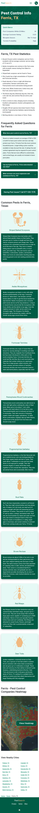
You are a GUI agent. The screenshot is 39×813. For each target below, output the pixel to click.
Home (3, 796)
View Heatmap (26, 723)
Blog (25, 804)
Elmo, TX (23, 784)
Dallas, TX (24, 790)
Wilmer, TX (5, 766)
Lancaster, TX (6, 781)
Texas (8, 796)
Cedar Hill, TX (25, 775)
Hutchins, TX (6, 778)
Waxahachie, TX (7, 784)
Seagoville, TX (7, 769)
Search (6, 3)
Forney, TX (24, 766)
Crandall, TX (24, 763)
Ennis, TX (5, 775)
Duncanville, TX (25, 769)
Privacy (14, 804)
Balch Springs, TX (8, 790)
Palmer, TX (5, 763)
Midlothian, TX (25, 781)
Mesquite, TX (25, 772)
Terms (20, 804)
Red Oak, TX (6, 772)
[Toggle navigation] (30, 3)
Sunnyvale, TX (25, 787)
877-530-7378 (29, 192)
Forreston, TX (25, 778)
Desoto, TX (6, 787)
